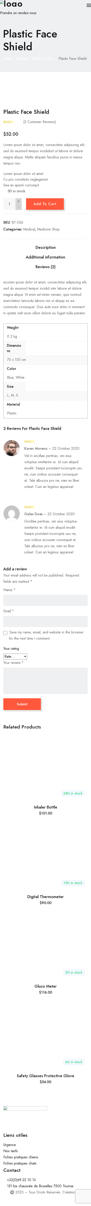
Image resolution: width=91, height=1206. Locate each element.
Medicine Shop (43, 58)
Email (8, 611)
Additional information (45, 257)
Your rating (11, 648)
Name (9, 589)
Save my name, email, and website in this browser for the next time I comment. (46, 635)
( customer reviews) (39, 121)
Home (7, 58)
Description (46, 247)
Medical (22, 58)
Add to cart (45, 203)
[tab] (45, 247)
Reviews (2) (45, 267)
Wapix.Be (45, 1198)
